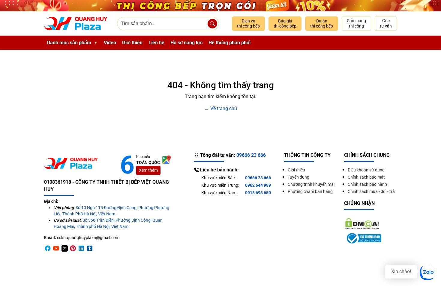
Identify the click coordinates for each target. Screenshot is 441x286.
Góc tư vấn (386, 23)
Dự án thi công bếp (321, 24)
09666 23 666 (258, 177)
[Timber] (89, 248)
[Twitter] (64, 248)
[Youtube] (56, 248)
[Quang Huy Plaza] (75, 23)
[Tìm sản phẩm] (212, 23)
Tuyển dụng (298, 177)
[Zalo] (427, 272)
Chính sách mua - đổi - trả (371, 191)
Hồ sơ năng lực (186, 42)
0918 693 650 (258, 192)
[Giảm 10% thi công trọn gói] (220, 5)
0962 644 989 (258, 185)
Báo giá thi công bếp (285, 24)
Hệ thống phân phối (229, 42)
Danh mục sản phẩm (69, 42)
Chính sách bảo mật (366, 177)
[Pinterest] (72, 248)
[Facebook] (47, 248)
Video (110, 42)
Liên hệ (156, 42)
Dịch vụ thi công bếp (248, 24)
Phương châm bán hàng (310, 191)
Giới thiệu (132, 42)
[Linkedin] (81, 248)
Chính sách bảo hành (367, 184)
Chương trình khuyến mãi (311, 184)
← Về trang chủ (220, 108)
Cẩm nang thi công (356, 23)
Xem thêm (148, 170)
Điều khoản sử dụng (366, 170)
